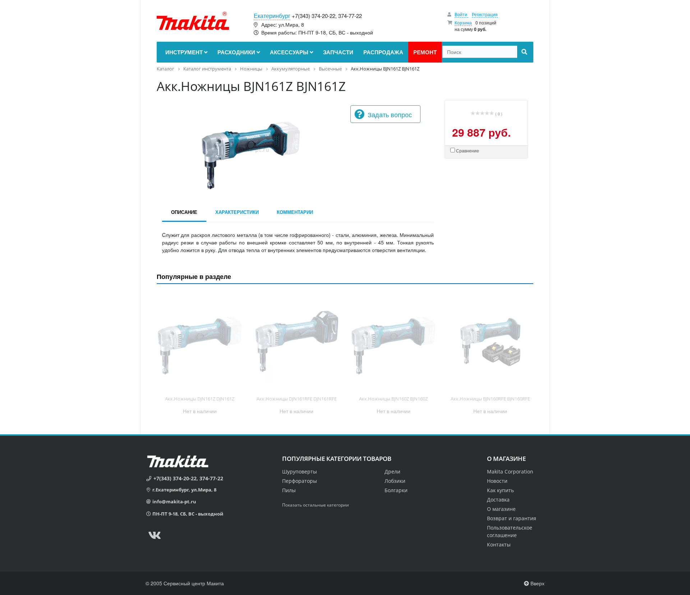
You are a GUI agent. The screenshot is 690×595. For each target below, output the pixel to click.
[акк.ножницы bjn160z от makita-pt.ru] (393, 341)
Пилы (289, 490)
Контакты (499, 544)
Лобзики (395, 480)
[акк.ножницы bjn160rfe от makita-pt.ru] (490, 341)
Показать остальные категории (315, 505)
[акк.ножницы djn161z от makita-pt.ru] (200, 341)
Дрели (392, 471)
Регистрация (485, 14)
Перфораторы (299, 480)
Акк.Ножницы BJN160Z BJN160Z (393, 398)
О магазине (501, 508)
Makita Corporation (510, 471)
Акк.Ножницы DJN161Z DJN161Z (199, 398)
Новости (497, 480)
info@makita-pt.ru (174, 501)
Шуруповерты (299, 471)
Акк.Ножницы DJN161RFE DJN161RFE (297, 398)
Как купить (500, 490)
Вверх (536, 583)
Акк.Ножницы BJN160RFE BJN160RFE (490, 398)
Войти (461, 14)
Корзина (463, 22)
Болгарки (396, 490)
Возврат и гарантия (511, 518)
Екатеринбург (272, 16)
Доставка (498, 499)
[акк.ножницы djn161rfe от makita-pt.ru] (297, 341)
